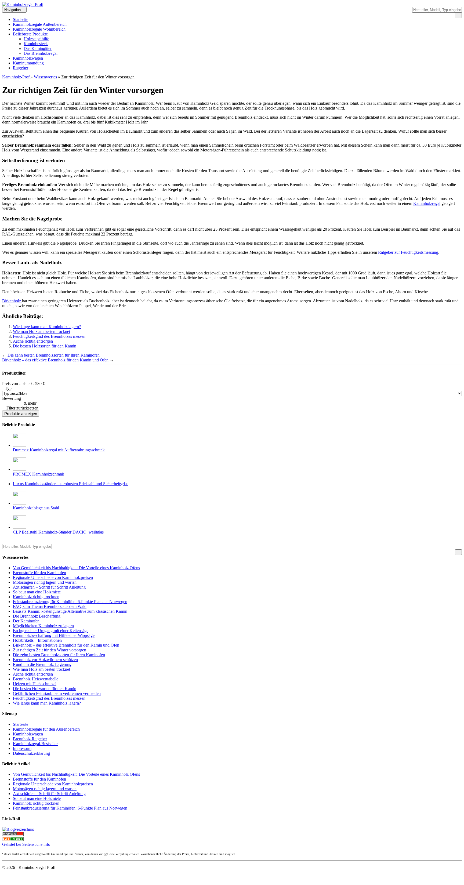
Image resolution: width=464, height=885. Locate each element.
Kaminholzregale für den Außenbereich (46, 729)
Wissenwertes (45, 77)
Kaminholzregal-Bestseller (35, 743)
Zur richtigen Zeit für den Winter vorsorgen (49, 650)
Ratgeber (20, 68)
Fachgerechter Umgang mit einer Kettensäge (50, 630)
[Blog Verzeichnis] (13, 839)
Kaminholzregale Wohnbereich (39, 29)
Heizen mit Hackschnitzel (34, 683)
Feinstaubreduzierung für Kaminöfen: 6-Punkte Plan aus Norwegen (70, 601)
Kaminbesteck (36, 43)
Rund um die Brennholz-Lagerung (42, 664)
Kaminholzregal (426, 203)
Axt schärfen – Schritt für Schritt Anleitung (49, 587)
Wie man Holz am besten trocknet (41, 331)
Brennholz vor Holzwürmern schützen (45, 659)
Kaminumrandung (28, 63)
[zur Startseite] (22, 4)
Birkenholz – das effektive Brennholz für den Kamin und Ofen (55, 360)
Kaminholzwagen (28, 58)
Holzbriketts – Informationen (37, 640)
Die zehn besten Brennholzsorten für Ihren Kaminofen (54, 355)
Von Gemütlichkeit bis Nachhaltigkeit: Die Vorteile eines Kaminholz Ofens (76, 567)
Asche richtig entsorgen (33, 341)
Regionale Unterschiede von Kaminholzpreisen (53, 577)
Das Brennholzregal (40, 53)
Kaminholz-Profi (16, 77)
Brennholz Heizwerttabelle (35, 679)
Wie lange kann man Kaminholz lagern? (47, 326)
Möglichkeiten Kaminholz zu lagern (43, 625)
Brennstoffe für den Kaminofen (39, 572)
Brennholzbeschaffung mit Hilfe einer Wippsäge (54, 635)
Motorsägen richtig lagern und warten (45, 582)
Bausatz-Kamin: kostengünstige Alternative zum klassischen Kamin (70, 611)
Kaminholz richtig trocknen (36, 596)
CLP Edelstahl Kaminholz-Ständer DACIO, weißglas (58, 532)
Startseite (20, 19)
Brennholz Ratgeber (30, 739)
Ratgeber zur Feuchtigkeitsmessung (408, 252)
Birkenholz (12, 301)
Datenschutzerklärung (31, 753)
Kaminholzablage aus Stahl (36, 508)
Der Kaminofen (26, 621)
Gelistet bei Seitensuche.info (26, 844)
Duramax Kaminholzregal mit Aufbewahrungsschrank (59, 450)
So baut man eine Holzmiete (37, 592)
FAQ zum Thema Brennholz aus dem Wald (49, 606)
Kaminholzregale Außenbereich (40, 24)
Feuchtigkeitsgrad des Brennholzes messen (49, 336)
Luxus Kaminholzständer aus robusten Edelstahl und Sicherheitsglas (70, 483)
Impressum (22, 748)
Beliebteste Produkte (31, 34)
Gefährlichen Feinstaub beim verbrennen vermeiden (57, 693)
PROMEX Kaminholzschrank (38, 474)
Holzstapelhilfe (36, 39)
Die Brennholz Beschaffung (36, 616)
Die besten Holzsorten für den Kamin (44, 346)
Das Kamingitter (38, 48)
